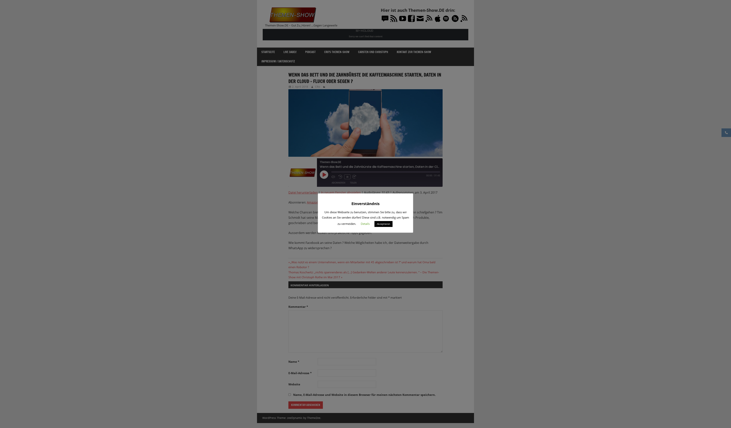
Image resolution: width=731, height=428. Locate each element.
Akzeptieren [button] (383, 224)
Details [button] (365, 224)
